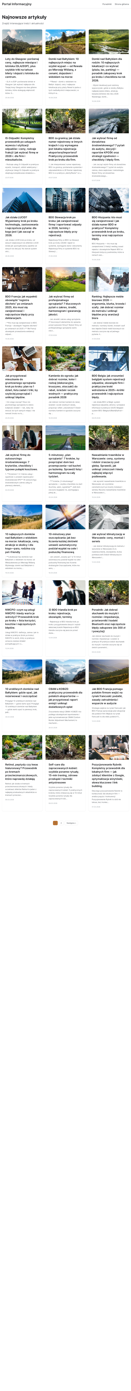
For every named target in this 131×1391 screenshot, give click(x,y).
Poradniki (107, 4)
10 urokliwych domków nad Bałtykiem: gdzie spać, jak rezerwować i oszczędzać (22, 692)
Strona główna (122, 4)
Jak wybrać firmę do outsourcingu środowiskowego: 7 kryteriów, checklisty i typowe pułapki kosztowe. (21, 462)
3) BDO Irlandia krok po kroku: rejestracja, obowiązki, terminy (63, 613)
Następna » (71, 823)
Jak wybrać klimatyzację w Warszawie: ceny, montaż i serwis (108, 538)
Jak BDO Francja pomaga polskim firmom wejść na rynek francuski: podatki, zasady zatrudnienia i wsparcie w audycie (107, 696)
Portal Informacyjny (17, 4)
